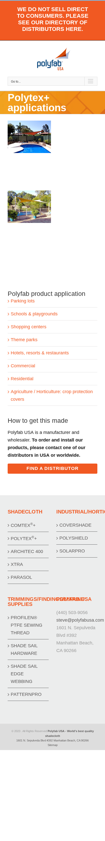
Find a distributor (52, 468)
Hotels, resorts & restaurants (40, 352)
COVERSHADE (75, 525)
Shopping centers (28, 326)
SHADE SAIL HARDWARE (24, 649)
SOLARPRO (72, 550)
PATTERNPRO (26, 694)
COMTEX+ (23, 525)
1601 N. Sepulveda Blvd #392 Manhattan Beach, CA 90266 (52, 740)
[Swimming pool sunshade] (29, 124)
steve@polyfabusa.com (80, 620)
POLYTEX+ (24, 538)
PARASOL (21, 577)
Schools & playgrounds (34, 313)
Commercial (23, 365)
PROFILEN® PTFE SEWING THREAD (26, 625)
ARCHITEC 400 (27, 551)
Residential (22, 378)
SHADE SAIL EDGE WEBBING (24, 674)
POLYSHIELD (73, 538)
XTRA (17, 564)
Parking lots (23, 300)
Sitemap (53, 745)
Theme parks (24, 339)
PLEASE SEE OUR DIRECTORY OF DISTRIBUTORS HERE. (53, 22)
